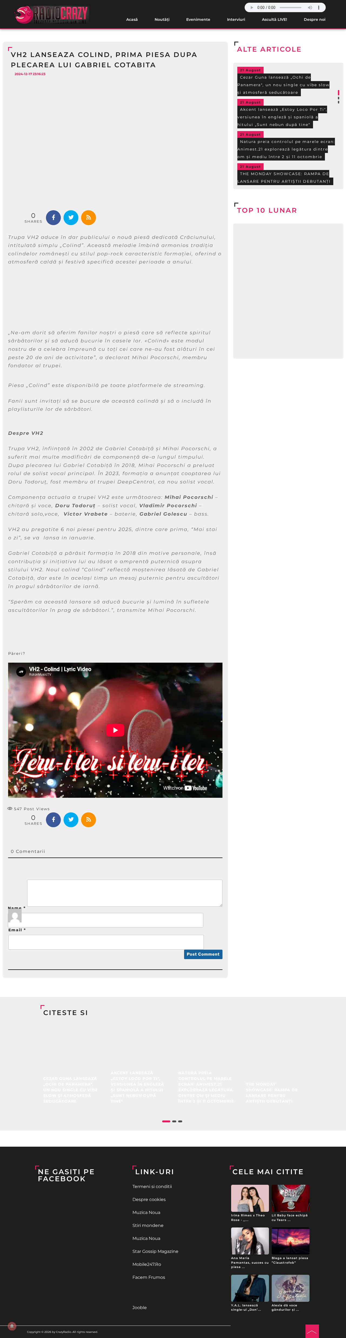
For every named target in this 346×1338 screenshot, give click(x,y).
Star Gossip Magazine (155, 1251)
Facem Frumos (148, 1277)
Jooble (139, 1307)
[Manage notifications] (12, 1326)
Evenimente (198, 19)
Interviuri (236, 19)
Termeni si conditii (152, 1186)
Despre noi (314, 19)
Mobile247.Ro (146, 1264)
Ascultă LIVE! (274, 19)
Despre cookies (149, 1199)
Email (17, 929)
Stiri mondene (148, 1225)
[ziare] (173, 1292)
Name (17, 908)
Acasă (132, 19)
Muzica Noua (146, 1212)
